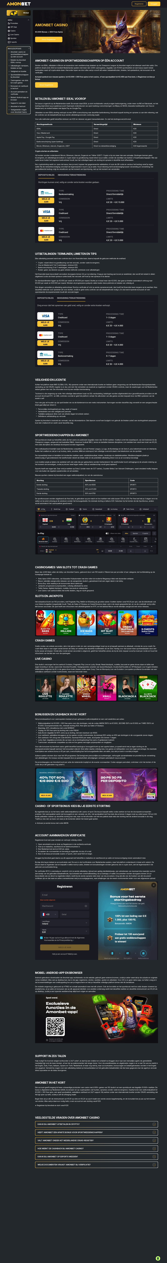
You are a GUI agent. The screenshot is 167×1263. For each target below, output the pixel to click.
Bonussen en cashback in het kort (19, 87)
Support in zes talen (18, 103)
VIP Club (13, 27)
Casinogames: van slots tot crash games (19, 81)
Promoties (14, 23)
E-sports (13, 42)
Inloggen (154, 4)
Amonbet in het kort (18, 106)
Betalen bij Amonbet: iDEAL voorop (18, 61)
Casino (13, 31)
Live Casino (14, 35)
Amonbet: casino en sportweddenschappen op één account (19, 54)
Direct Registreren (49, 39)
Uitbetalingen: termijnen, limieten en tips (20, 67)
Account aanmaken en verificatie (19, 93)
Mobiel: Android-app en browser (20, 98)
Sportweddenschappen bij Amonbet (20, 76)
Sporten (13, 38)
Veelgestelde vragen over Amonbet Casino (19, 111)
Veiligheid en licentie (18, 71)
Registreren (139, 4)
